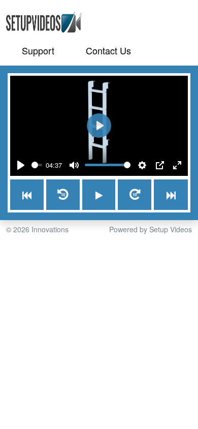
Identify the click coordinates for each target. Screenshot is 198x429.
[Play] (21, 165)
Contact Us (108, 50)
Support (38, 50)
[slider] (36, 165)
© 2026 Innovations (37, 229)
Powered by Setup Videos (150, 229)
